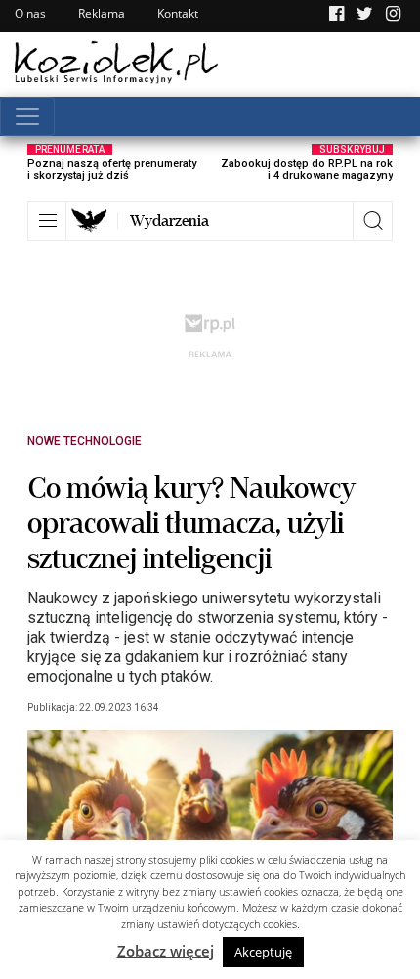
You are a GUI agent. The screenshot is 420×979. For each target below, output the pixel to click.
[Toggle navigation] (27, 116)
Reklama (101, 13)
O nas (30, 13)
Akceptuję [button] (263, 951)
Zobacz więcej (165, 950)
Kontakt (177, 13)
